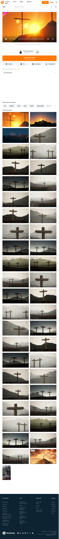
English (52, 501)
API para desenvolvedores (6, 513)
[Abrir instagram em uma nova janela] (20, 532)
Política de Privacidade (50, 533)
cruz (5, 105)
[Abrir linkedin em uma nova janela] (23, 532)
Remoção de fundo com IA (5, 520)
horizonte (49, 105)
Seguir (37, 52)
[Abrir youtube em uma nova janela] (32, 532)
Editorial (29, 1)
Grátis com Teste (29, 58)
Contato (37, 505)
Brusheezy (5, 501)
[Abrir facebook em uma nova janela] (18, 532)
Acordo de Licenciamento (23, 502)
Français (52, 510)
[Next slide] (52, 105)
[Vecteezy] (2, 2)
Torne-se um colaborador (38, 510)
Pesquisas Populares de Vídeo (22, 522)
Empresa (4, 508)
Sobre (36, 507)
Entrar (51, 2)
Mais (6, 3)
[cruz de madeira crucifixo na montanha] (43, 134)
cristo (18, 105)
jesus (25, 105)
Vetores (7, 1)
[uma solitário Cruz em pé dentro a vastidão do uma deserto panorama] (6, 472)
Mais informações (8, 72)
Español (52, 503)
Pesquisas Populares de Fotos (22, 517)
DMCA (20, 505)
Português (52, 506)
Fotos (14, 1)
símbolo (11, 105)
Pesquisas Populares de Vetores (22, 512)
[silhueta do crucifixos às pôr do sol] (43, 118)
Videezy (4, 506)
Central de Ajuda (38, 502)
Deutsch (52, 508)
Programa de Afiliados (22, 507)
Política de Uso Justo (49, 534)
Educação (4, 510)
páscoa (32, 105)
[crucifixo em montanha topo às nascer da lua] (15, 134)
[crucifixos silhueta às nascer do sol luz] (15, 118)
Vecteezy (4, 503)
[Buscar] (51, 7)
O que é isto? (17, 69)
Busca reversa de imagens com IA (6, 516)
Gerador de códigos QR (5, 523)
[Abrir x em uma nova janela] (30, 532)
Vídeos (21, 1)
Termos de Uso (40, 533)
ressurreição (40, 105)
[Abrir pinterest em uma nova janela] (25, 532)
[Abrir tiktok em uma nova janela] (27, 532)
